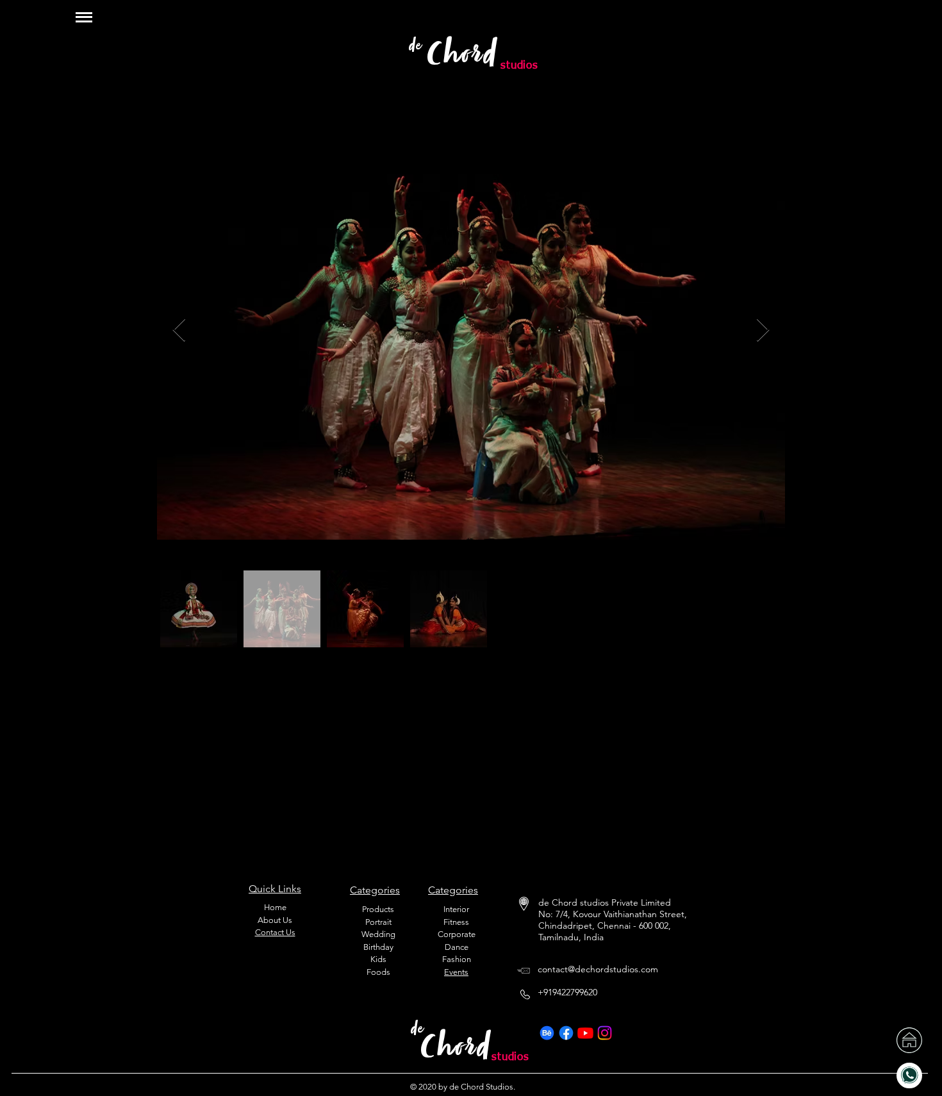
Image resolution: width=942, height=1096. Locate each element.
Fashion (456, 959)
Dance (456, 947)
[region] (862, 24)
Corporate (456, 934)
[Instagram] (604, 1033)
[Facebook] (566, 1033)
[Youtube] (585, 1033)
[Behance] (547, 1033)
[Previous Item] (179, 330)
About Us (275, 920)
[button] (84, 17)
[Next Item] (763, 330)
